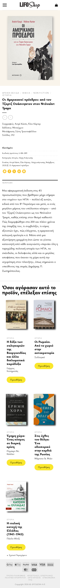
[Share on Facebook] (9, 172)
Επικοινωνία (49, 577)
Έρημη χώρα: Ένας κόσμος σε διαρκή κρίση (16, 441)
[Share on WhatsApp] (4, 172)
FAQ (30, 580)
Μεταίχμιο (17, 127)
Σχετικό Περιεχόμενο (18, 555)
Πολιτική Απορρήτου (15, 577)
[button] (4, 5)
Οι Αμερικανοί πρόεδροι (19, 165)
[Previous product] (10, 117)
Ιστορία (7, 95)
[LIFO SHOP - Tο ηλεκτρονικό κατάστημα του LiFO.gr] (30, 5)
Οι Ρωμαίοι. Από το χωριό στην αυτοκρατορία (44, 347)
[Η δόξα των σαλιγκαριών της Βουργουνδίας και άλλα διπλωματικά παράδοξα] (16, 316)
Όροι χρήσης (34, 577)
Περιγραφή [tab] (7, 183)
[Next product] (4, 117)
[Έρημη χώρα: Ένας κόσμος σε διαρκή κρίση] (16, 410)
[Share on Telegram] (24, 172)
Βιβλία (26, 93)
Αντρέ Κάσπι (21, 123)
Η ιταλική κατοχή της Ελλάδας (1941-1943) (15, 528)
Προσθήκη (16, 379)
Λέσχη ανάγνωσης (38, 162)
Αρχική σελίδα (10, 93)
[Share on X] (14, 172)
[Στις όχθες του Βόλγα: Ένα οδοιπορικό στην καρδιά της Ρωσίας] (44, 410)
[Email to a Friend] (19, 172)
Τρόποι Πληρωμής (15, 575)
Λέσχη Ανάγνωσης (26, 158)
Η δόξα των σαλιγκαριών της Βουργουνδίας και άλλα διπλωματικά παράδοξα (16, 353)
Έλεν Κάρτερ (34, 123)
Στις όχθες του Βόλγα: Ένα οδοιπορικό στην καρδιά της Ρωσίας (43, 445)
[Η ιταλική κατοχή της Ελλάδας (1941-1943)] (16, 497)
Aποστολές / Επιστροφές (40, 575)
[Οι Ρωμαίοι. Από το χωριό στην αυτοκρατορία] (44, 316)
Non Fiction (41, 93)
